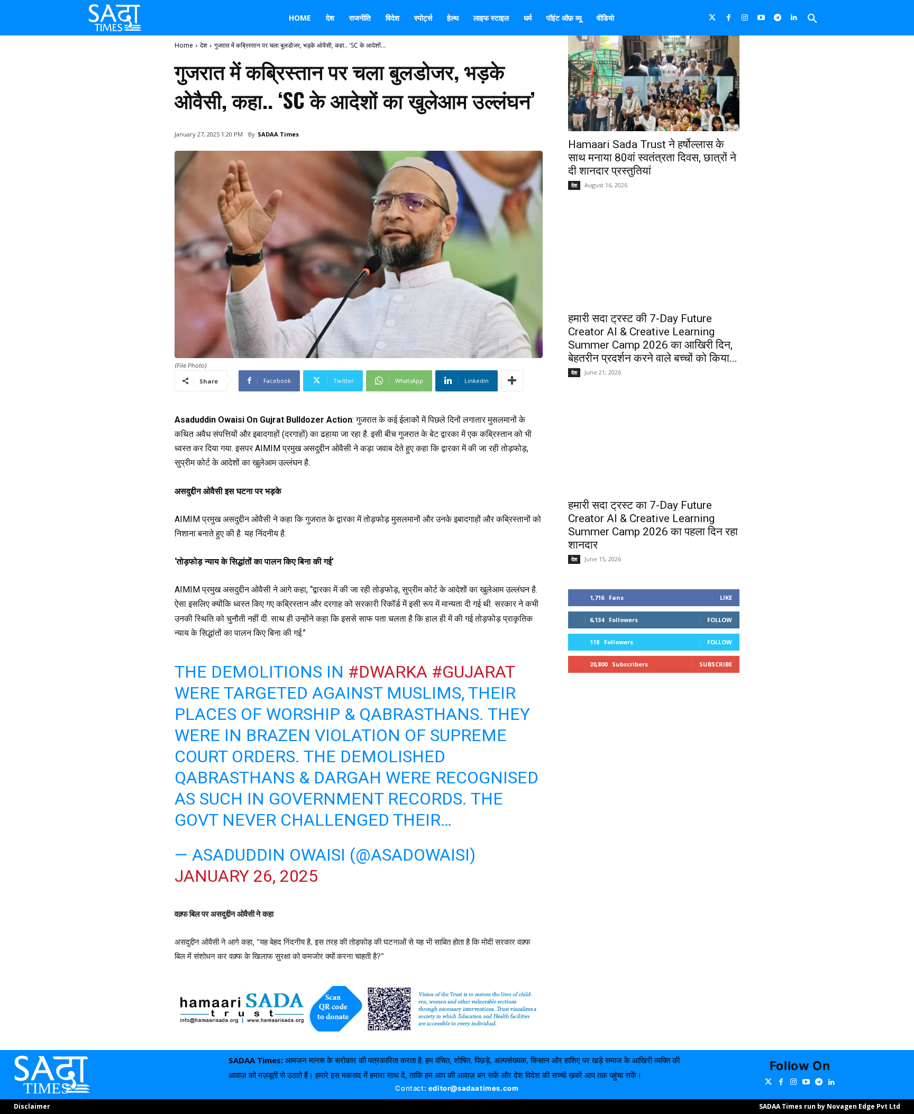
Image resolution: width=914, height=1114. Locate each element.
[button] (812, 19)
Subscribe (715, 664)
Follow (719, 620)
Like (726, 597)
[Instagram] (745, 17)
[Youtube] (761, 17)
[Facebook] (728, 17)
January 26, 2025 (246, 876)
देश (203, 45)
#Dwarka (387, 672)
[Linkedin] (794, 17)
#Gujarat (473, 672)
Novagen (842, 1106)
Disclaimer (32, 1106)
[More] (512, 380)
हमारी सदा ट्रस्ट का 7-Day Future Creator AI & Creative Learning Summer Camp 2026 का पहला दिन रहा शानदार (653, 525)
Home (184, 45)
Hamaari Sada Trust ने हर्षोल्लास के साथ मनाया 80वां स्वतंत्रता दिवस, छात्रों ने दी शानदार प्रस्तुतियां (652, 157)
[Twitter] (712, 17)
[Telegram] (777, 17)
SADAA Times (278, 134)
